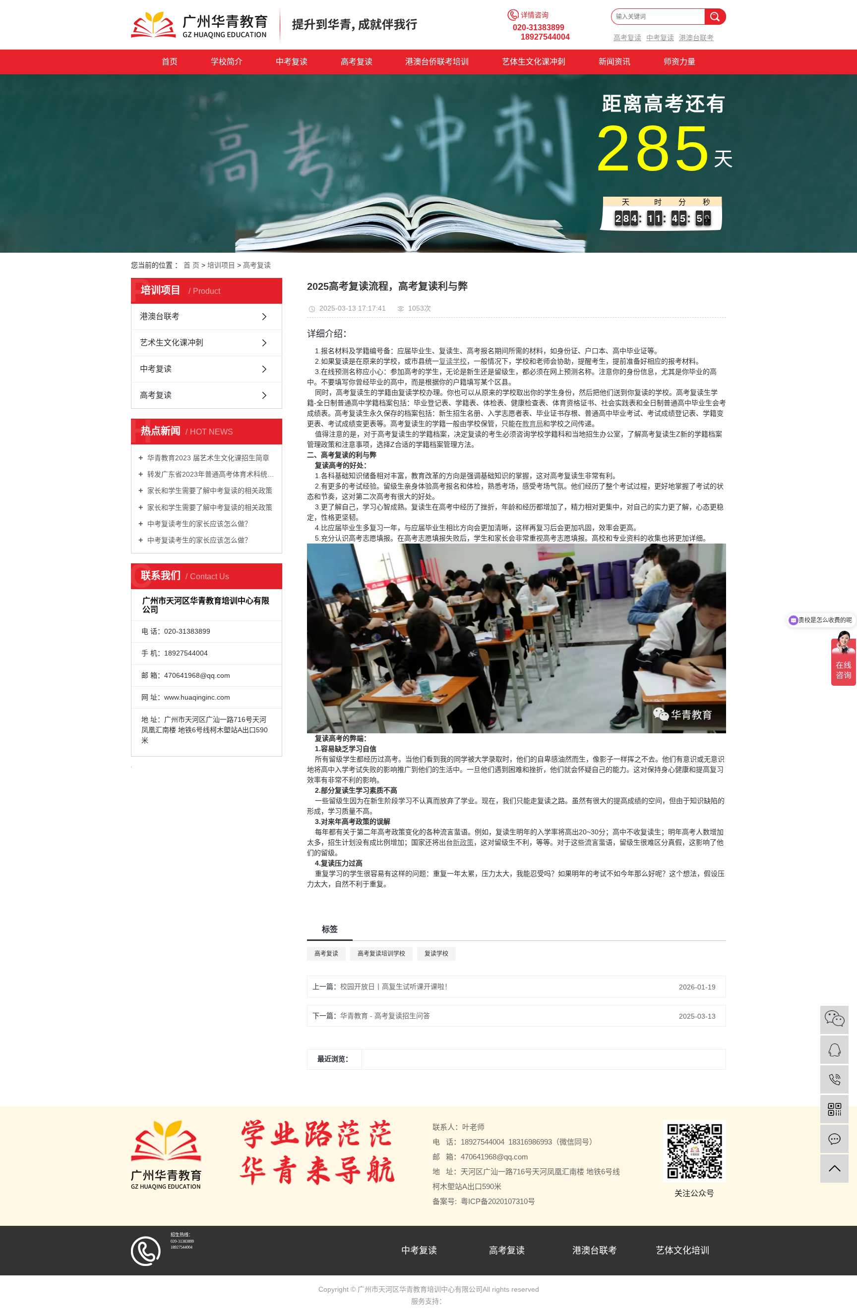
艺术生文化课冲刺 (171, 342)
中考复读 (660, 38)
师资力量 (679, 61)
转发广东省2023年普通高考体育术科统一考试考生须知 (210, 474)
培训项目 (221, 265)
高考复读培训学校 (381, 953)
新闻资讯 (614, 61)
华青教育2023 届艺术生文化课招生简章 (207, 458)
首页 (170, 61)
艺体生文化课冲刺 (533, 61)
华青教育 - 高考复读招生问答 (385, 1016)
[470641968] (834, 1050)
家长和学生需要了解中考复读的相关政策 (208, 490)
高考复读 (627, 38)
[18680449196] (834, 1079)
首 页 (191, 265)
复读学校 (436, 953)
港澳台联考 (696, 38)
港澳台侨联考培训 (437, 61)
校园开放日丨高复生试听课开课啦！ (395, 986)
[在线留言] (834, 1139)
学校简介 (227, 61)
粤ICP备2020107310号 (498, 1201)
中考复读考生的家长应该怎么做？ (198, 524)
